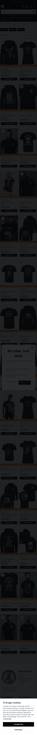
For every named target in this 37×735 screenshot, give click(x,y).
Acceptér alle (18, 724)
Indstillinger (18, 729)
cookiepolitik (7, 719)
